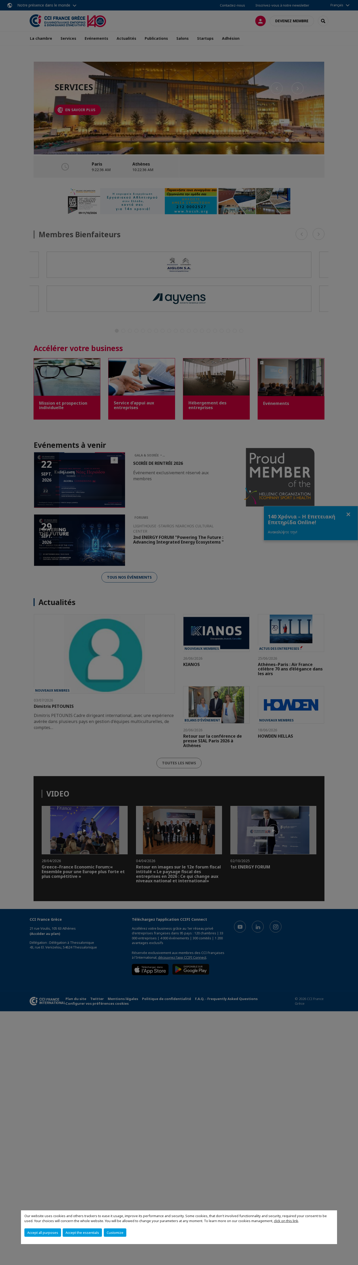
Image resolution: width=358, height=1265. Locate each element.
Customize (115, 1232)
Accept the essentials (82, 1232)
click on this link (286, 1220)
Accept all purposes (42, 1232)
